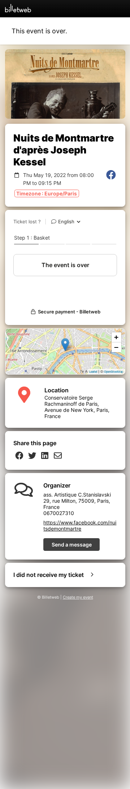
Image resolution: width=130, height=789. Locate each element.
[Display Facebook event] (111, 179)
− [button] (116, 347)
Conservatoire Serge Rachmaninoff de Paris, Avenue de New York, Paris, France (76, 406)
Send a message (72, 544)
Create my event (78, 597)
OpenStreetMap (113, 372)
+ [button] (116, 337)
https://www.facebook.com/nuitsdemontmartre (79, 525)
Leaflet (93, 372)
